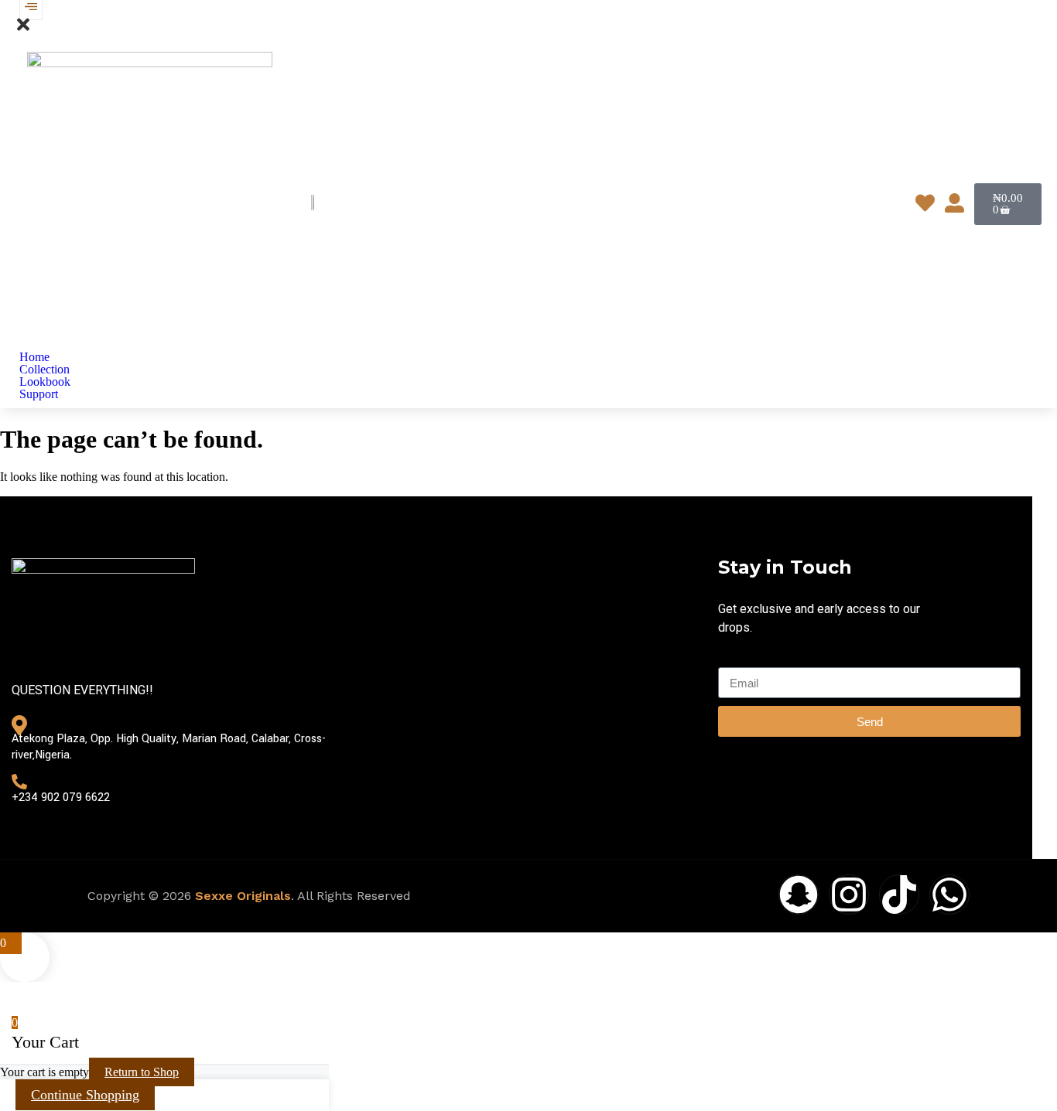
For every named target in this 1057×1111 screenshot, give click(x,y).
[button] (23, 29)
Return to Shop (141, 1072)
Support (38, 394)
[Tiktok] (899, 894)
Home (34, 357)
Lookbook (44, 382)
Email (732, 659)
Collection (44, 369)
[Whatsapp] (949, 894)
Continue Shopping (85, 1094)
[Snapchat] (798, 894)
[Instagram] (849, 894)
